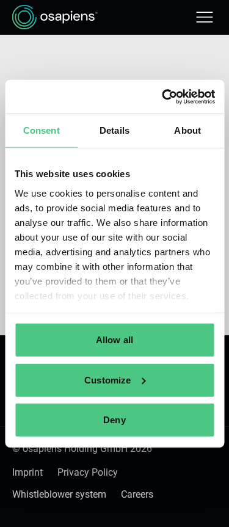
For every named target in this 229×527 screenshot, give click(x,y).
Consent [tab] (41, 130)
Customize (107, 379)
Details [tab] (114, 130)
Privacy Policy (87, 472)
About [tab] (187, 130)
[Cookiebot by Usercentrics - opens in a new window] (163, 96)
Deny (114, 420)
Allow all (114, 340)
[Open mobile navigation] (204, 17)
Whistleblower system (59, 494)
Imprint (27, 472)
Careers (137, 494)
